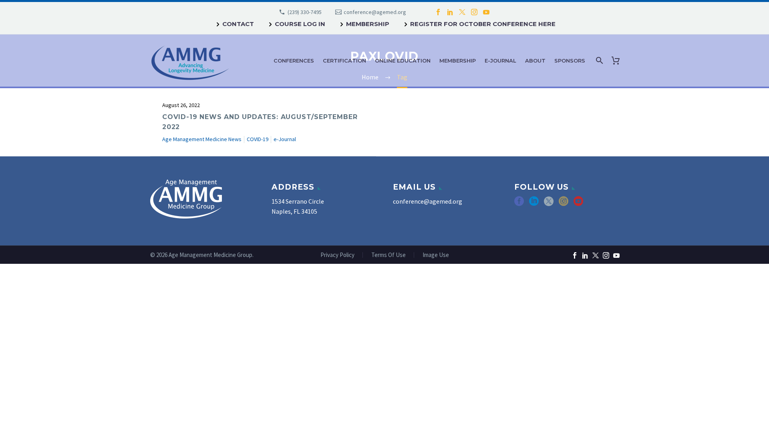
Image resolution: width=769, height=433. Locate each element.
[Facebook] (438, 12)
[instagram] (563, 203)
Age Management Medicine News (202, 139)
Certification (344, 60)
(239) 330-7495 (305, 12)
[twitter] (549, 203)
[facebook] (519, 203)
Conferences (294, 60)
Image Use (436, 255)
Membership (367, 24)
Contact (238, 24)
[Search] (598, 60)
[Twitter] (462, 12)
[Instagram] (474, 12)
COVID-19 (257, 139)
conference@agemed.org (375, 12)
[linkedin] (534, 203)
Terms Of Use (388, 255)
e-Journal (500, 60)
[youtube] (578, 203)
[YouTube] (486, 12)
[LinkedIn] (450, 12)
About (535, 60)
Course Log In (300, 24)
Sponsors (569, 60)
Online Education (403, 60)
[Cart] (617, 60)
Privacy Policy (337, 255)
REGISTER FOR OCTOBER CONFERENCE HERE (483, 24)
